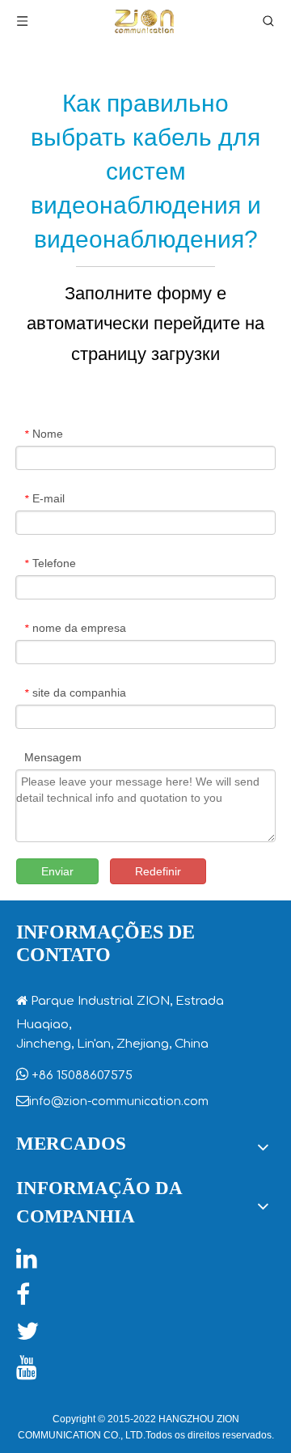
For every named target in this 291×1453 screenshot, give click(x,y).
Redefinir (158, 871)
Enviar (57, 871)
